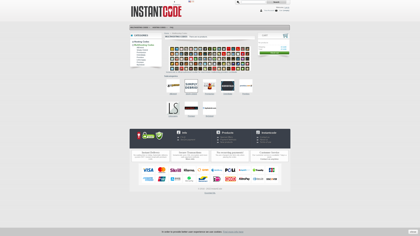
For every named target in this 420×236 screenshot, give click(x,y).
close (413, 231)
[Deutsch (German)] (192, 2)
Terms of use (265, 142)
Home (166, 33)
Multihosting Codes (139, 27)
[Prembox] (245, 92)
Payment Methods (228, 140)
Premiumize (141, 52)
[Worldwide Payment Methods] (210, 184)
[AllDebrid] (173, 92)
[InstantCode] (151, 10)
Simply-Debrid (142, 50)
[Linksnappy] (173, 114)
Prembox (140, 57)
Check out (275, 53)
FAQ (171, 27)
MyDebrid (140, 65)
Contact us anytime (269, 159)
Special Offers (226, 137)
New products (226, 142)
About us (264, 140)
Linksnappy (141, 60)
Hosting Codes (159, 27)
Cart (265, 35)
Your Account (269, 10)
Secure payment (188, 140)
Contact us (265, 137)
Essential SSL (210, 193)
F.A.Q (183, 137)
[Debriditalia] (227, 92)
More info (190, 159)
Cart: (281, 10)
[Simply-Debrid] (191, 92)
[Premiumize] (209, 92)
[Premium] (191, 114)
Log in (286, 7)
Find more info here (233, 231)
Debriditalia (141, 55)
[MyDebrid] (209, 114)
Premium (140, 62)
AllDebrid (140, 48)
